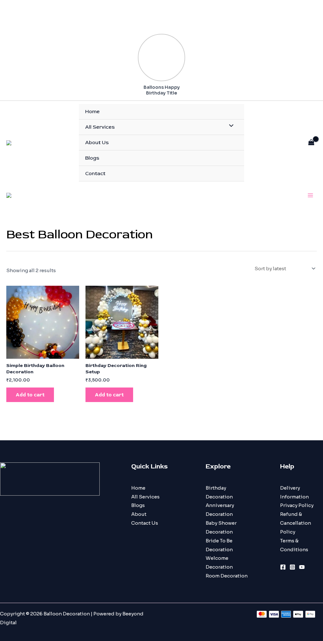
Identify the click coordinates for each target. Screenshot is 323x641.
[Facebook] (283, 567)
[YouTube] (302, 567)
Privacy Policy (297, 505)
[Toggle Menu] (230, 126)
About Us (97, 142)
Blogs (92, 158)
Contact (95, 173)
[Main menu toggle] (310, 195)
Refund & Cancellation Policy (295, 523)
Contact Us (144, 523)
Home (92, 111)
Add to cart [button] (30, 395)
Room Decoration (227, 576)
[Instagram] (292, 567)
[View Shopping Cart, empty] (311, 142)
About (138, 514)
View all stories (167, 28)
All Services (100, 127)
